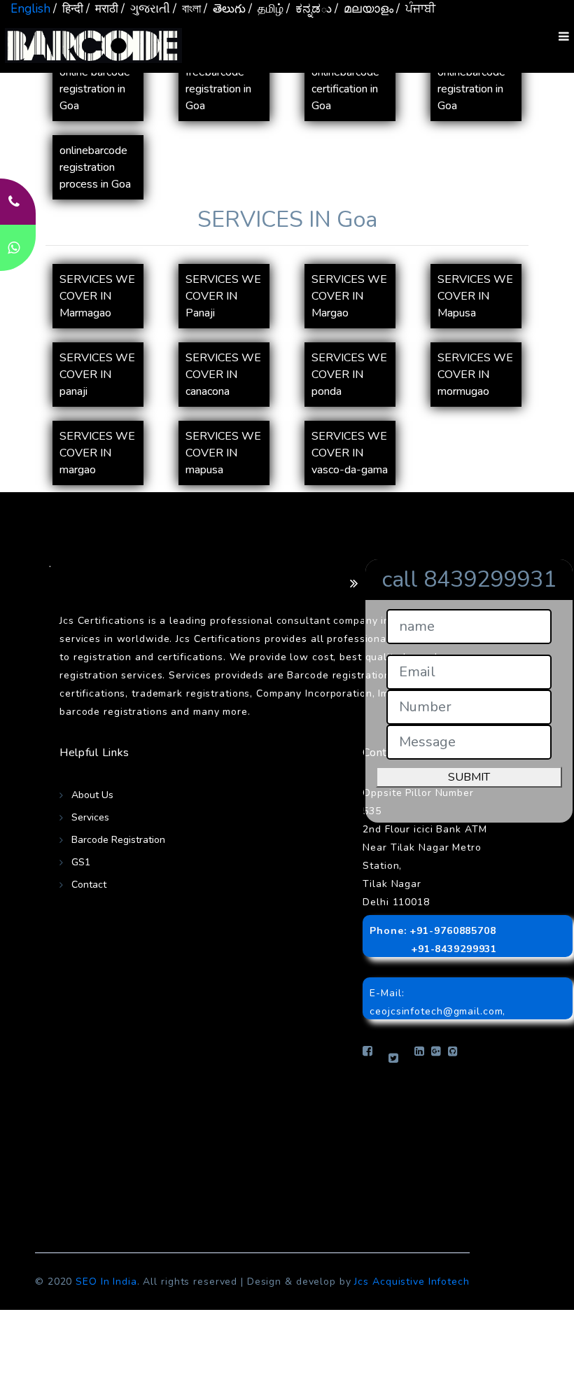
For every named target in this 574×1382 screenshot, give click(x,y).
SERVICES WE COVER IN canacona (223, 374)
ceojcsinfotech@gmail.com (436, 1011)
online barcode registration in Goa (94, 88)
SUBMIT (469, 777)
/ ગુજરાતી (145, 9)
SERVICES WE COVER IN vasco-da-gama (350, 452)
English (30, 9)
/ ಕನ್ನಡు (309, 9)
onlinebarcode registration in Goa (471, 88)
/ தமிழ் (266, 9)
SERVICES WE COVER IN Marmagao (97, 296)
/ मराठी (102, 9)
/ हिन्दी (68, 9)
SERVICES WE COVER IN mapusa (223, 452)
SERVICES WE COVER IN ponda (349, 374)
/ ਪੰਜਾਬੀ (415, 9)
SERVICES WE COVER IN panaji (97, 374)
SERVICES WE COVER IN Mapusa (475, 296)
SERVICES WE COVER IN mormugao (475, 374)
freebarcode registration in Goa (218, 88)
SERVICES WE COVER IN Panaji (223, 296)
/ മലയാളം (364, 9)
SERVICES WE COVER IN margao (97, 452)
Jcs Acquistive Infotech (411, 1281)
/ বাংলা (187, 9)
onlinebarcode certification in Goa (345, 88)
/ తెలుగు (225, 9)
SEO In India (106, 1281)
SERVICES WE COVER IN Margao (349, 296)
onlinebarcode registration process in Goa (95, 167)
